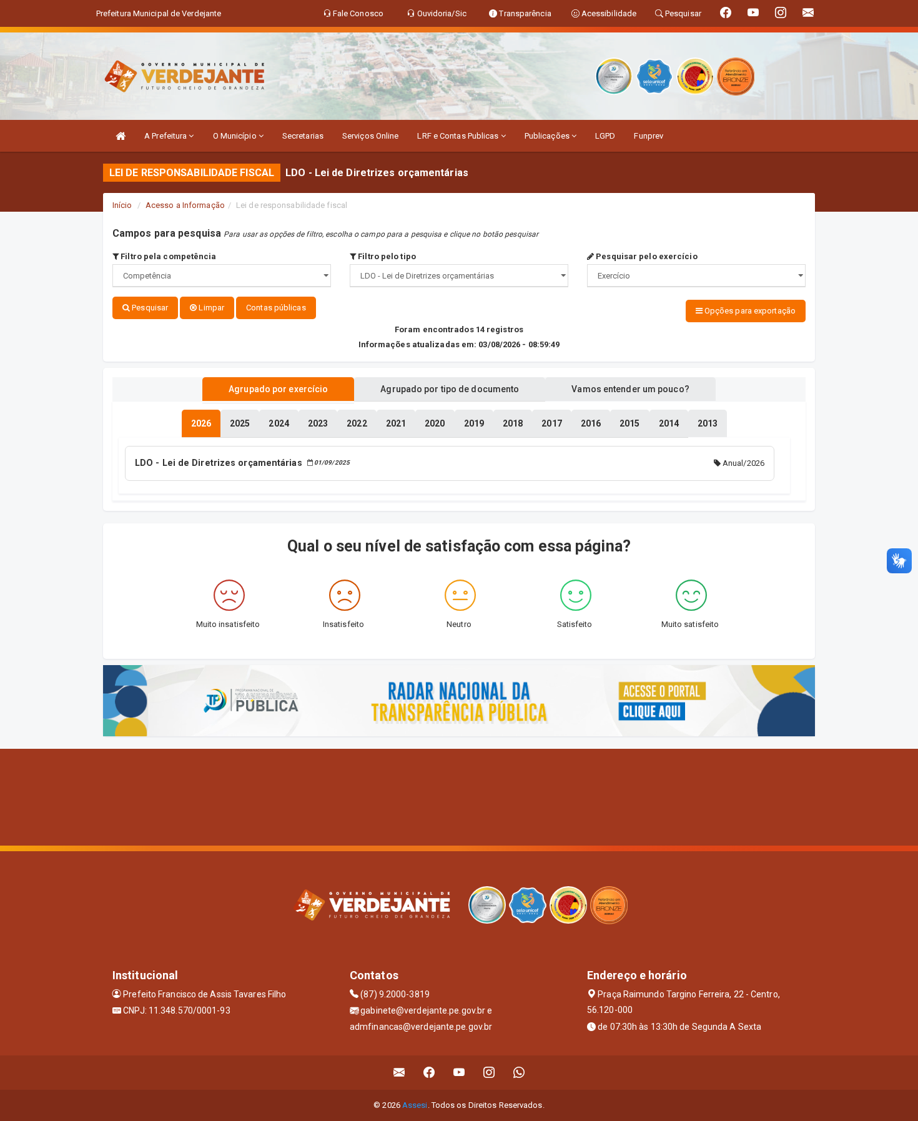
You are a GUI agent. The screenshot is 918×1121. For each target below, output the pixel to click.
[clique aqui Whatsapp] (519, 1073)
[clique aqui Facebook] (429, 1073)
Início (122, 205)
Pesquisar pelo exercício (646, 256)
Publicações (548, 136)
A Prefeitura (166, 136)
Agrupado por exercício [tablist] (278, 389)
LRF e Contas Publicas (458, 136)
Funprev (648, 136)
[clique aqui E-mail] (399, 1073)
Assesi (415, 1105)
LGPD (605, 136)
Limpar (210, 307)
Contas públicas (276, 307)
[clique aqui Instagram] (489, 1073)
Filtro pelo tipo (386, 256)
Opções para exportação (749, 310)
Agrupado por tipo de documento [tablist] (449, 389)
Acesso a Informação (185, 205)
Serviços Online (370, 136)
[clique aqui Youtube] (459, 1073)
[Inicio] (120, 136)
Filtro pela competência (167, 256)
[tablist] (201, 423)
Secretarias (302, 136)
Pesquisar (149, 307)
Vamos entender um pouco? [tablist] (630, 389)
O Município (236, 136)
